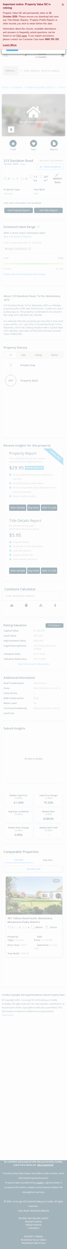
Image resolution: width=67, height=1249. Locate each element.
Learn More (10, 45)
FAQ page (21, 35)
